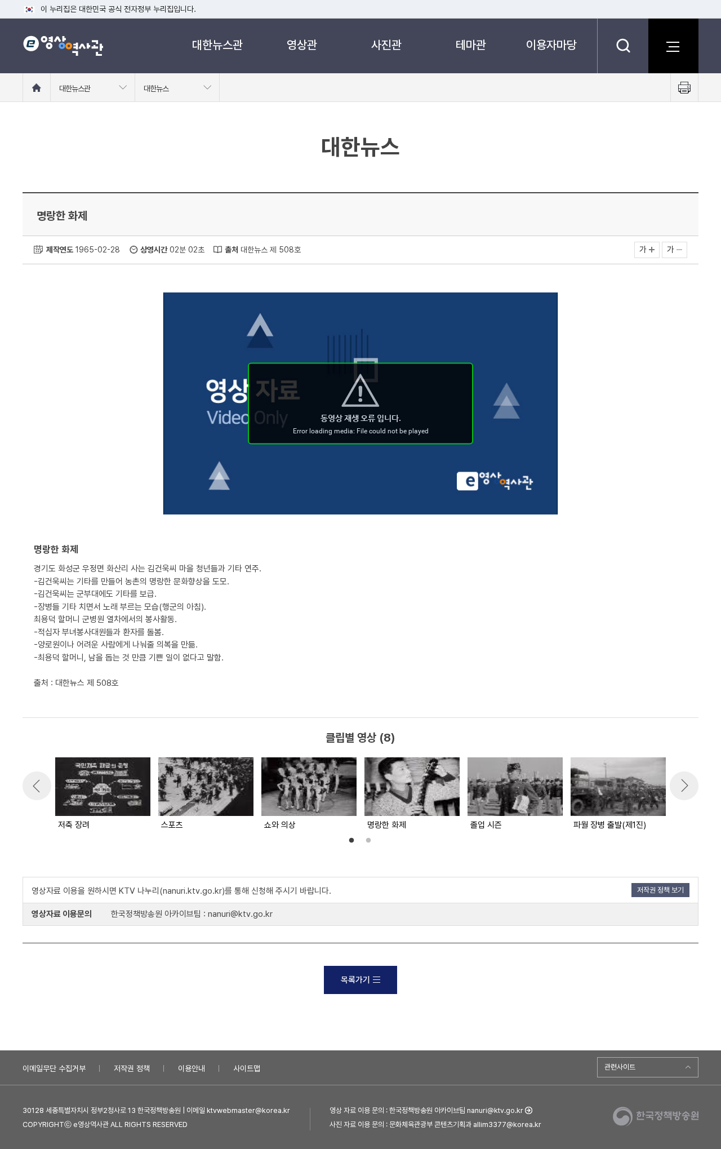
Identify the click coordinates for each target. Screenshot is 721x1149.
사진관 (386, 45)
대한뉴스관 (217, 45)
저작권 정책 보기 (660, 890)
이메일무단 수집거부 (54, 1068)
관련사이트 (619, 1067)
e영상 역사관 (63, 46)
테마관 (471, 45)
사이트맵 (246, 1068)
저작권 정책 (132, 1068)
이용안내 (191, 1068)
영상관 (302, 45)
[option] (102, 794)
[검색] (622, 45)
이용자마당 (551, 45)
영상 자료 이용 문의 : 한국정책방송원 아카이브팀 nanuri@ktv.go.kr (426, 1110)
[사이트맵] (673, 45)
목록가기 (355, 980)
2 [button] (368, 840)
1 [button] (351, 840)
